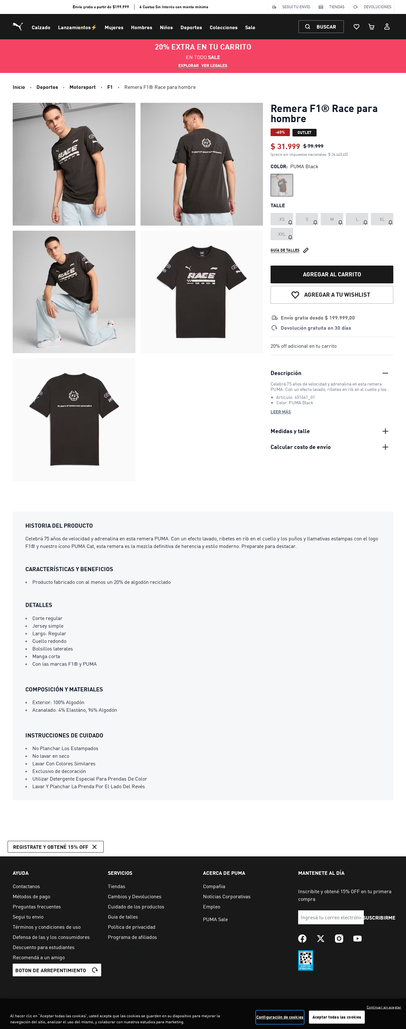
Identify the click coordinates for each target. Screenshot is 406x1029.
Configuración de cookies (280, 1016)
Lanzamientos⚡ (77, 27)
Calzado (41, 27)
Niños (166, 27)
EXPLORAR (188, 65)
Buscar (326, 26)
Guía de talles (285, 250)
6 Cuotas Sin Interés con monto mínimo (174, 6)
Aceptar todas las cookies (336, 1016)
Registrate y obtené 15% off (50, 847)
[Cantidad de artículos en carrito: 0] (371, 26)
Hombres (141, 27)
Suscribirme (379, 917)
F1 (110, 87)
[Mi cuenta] (387, 26)
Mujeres (114, 27)
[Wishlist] (356, 26)
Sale (250, 27)
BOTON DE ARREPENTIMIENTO (50, 970)
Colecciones (224, 27)
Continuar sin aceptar (384, 1007)
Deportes (191, 27)
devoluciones (377, 6)
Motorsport (82, 87)
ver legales (214, 65)
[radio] (282, 185)
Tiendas (336, 6)
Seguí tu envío (296, 6)
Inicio (19, 87)
